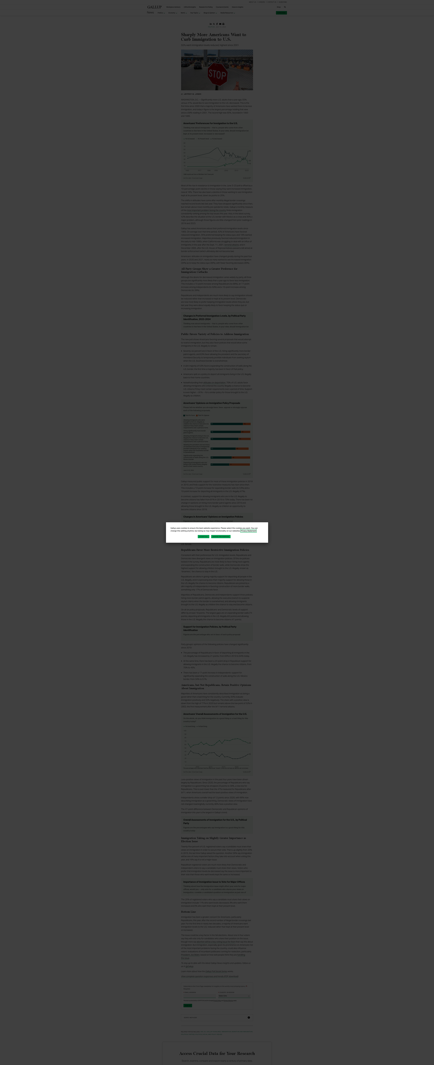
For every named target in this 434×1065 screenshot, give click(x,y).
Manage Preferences (221, 536)
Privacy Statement (248, 531)
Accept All (203, 536)
